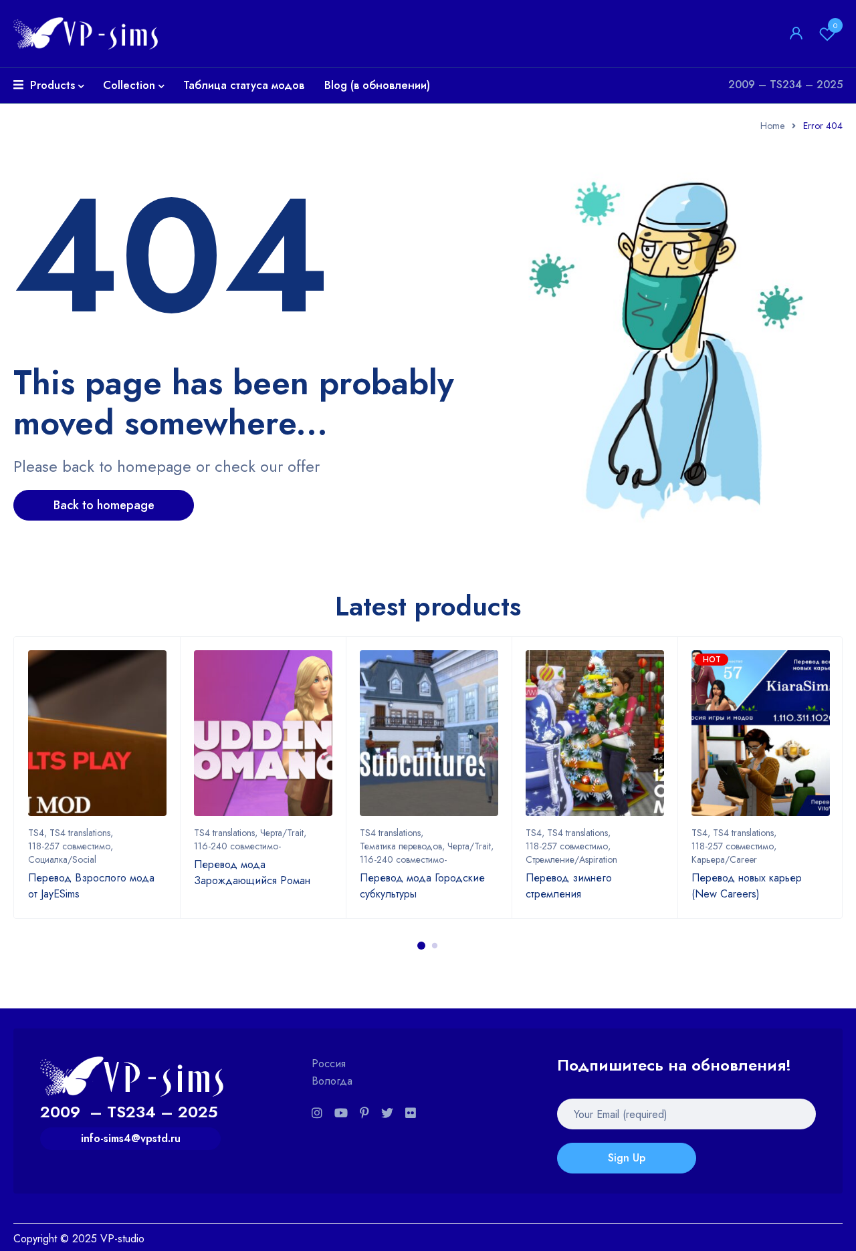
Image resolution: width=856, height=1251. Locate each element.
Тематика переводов (401, 846)
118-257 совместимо (69, 846)
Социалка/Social (62, 859)
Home (772, 125)
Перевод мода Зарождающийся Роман (252, 872)
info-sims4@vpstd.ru (131, 1138)
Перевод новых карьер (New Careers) (746, 885)
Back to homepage (104, 505)
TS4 (36, 832)
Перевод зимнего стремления (569, 885)
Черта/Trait (282, 832)
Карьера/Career (724, 859)
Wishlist (835, 25)
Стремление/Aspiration (571, 859)
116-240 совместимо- (237, 846)
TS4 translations (79, 832)
